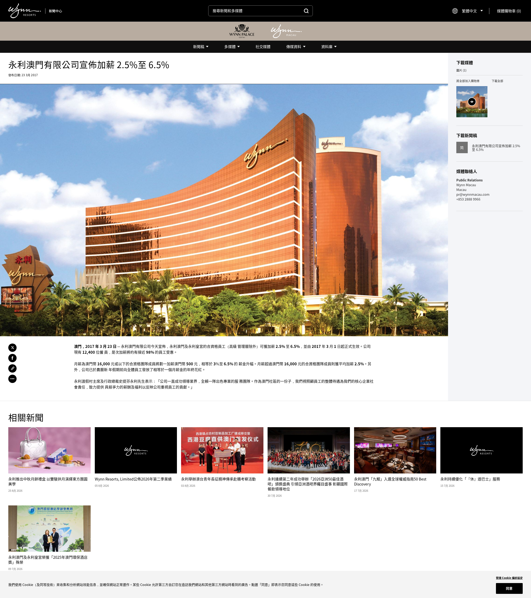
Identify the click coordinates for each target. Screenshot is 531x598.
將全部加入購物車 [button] (468, 81)
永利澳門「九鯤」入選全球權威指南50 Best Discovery (390, 481)
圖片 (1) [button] (461, 70)
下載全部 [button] (497, 81)
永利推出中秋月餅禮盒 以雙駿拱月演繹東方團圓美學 (48, 481)
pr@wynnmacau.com (473, 194)
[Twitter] (12, 348)
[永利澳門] (286, 31)
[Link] (12, 368)
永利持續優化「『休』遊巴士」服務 (470, 479)
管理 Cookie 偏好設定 (509, 578)
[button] (509, 11)
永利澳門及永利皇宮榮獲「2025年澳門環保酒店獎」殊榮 (48, 559)
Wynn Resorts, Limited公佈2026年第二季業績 (133, 479)
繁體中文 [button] (469, 11)
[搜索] (306, 10)
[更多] (12, 379)
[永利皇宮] (241, 31)
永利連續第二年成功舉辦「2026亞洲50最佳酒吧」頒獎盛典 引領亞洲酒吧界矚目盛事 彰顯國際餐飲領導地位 (308, 484)
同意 (509, 588)
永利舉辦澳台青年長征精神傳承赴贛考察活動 (218, 479)
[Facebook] (12, 358)
